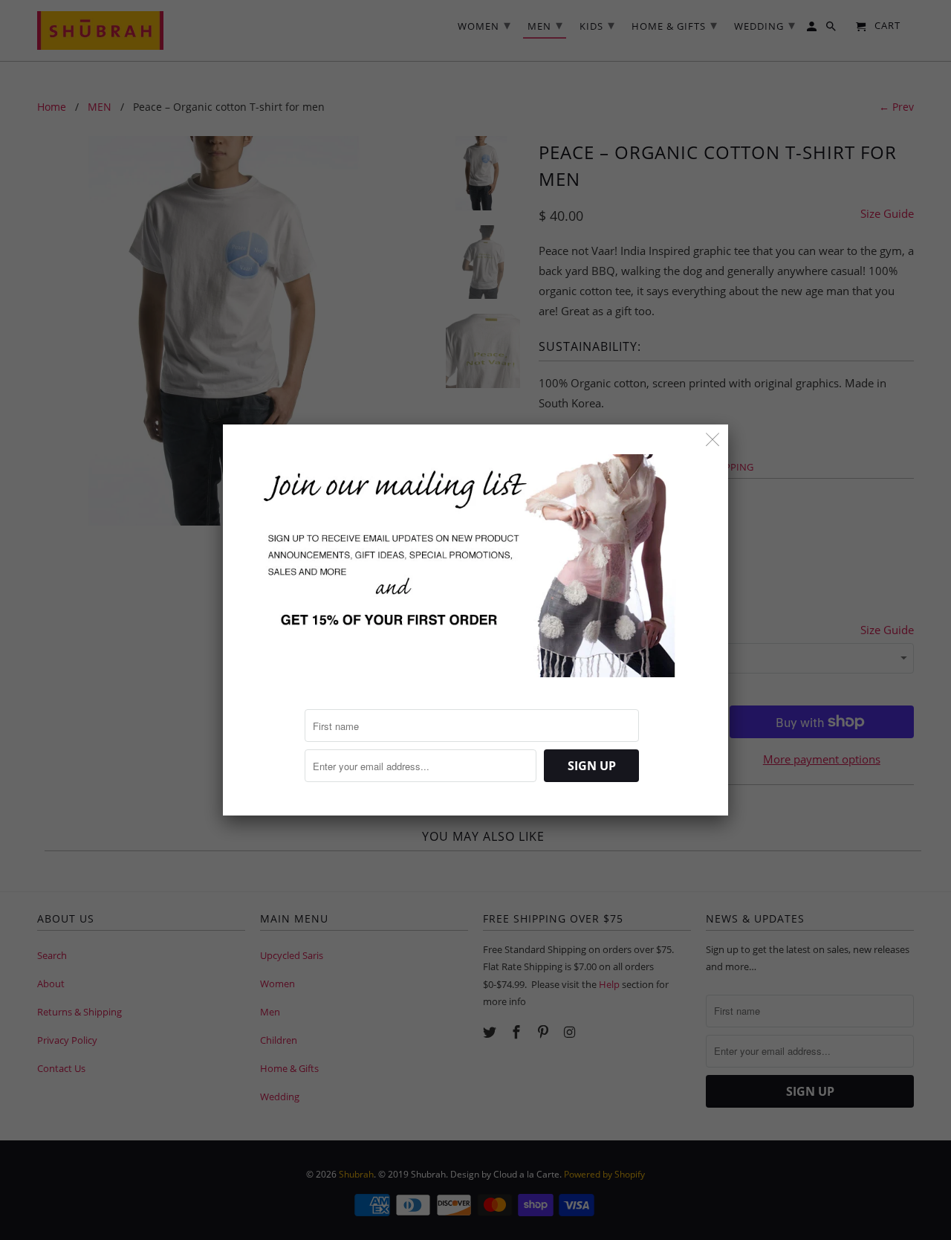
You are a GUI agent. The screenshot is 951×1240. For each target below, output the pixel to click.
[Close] (713, 440)
